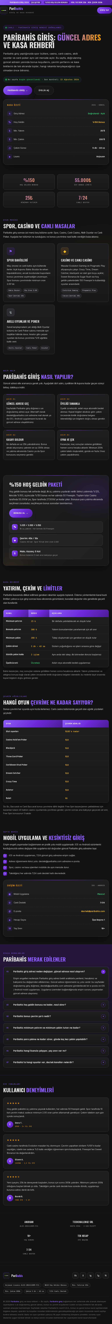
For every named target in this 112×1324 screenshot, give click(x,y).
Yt (106, 1275)
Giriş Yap (104, 10)
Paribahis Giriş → (18, 90)
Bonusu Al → (21, 513)
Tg (98, 1275)
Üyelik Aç (44, 90)
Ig (90, 1275)
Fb (75, 1275)
